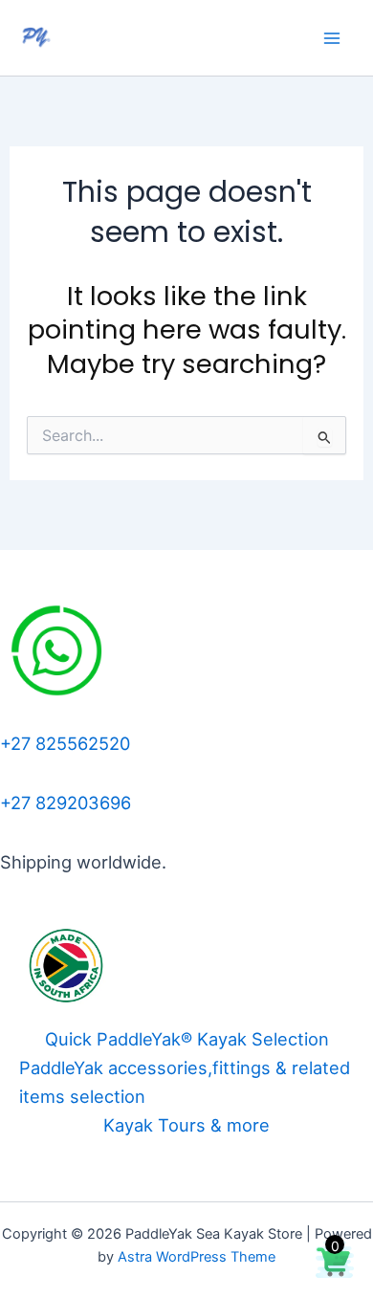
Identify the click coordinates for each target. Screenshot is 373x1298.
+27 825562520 (65, 743)
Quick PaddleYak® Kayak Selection (187, 1038)
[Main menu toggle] (332, 38)
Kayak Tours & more (186, 1124)
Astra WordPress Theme (196, 1256)
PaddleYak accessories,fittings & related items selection (184, 1082)
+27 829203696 (65, 802)
